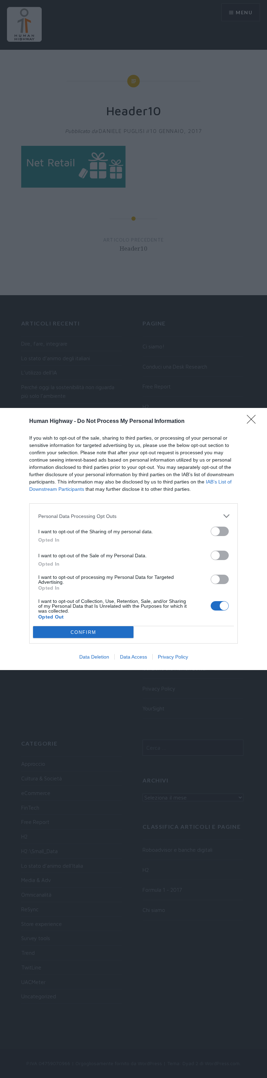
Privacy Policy (173, 657)
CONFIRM (83, 632)
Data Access (133, 657)
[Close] (253, 421)
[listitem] (133, 516)
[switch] (220, 531)
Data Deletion (94, 657)
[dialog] (133, 539)
